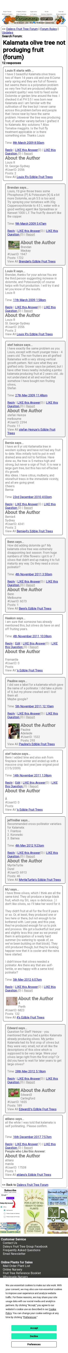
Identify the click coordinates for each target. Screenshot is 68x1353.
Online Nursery (12, 1269)
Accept (34, 1328)
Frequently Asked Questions (21, 1250)
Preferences (34, 1344)
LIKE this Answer (26, 150)
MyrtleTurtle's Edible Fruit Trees (40, 880)
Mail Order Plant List (16, 1266)
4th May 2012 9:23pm (29, 845)
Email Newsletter (14, 1254)
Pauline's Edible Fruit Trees (37, 744)
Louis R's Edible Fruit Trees (35, 177)
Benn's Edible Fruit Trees (35, 608)
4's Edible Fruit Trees (30, 1017)
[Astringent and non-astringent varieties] (34, 23)
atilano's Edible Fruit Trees (34, 1175)
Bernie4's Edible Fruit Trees (35, 531)
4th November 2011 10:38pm (32, 636)
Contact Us (10, 1243)
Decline (34, 1336)
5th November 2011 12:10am (34, 706)
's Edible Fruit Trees (30, 670)
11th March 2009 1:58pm (29, 300)
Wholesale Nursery (15, 1277)
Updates (7, 32)
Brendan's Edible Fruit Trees (37, 261)
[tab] (7, 13)
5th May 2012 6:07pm (27, 979)
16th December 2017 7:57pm (32, 1137)
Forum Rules (48, 29)
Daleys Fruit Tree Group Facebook (25, 1246)
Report (28, 153)
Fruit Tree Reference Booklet (22, 1273)
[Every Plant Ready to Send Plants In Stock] (34, 1211)
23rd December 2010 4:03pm (32, 497)
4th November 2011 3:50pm (33, 574)
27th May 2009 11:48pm (31, 395)
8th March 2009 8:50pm (28, 143)
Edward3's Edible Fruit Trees (37, 1109)
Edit (17, 643)
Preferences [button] (29, 1317)
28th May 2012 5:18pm (30, 1071)
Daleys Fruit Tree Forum (22, 29)
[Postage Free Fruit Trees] (10, 1227)
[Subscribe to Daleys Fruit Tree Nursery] (10, 1204)
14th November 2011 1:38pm (32, 775)
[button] (30, 22)
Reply (9, 150)
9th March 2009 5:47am (30, 223)
